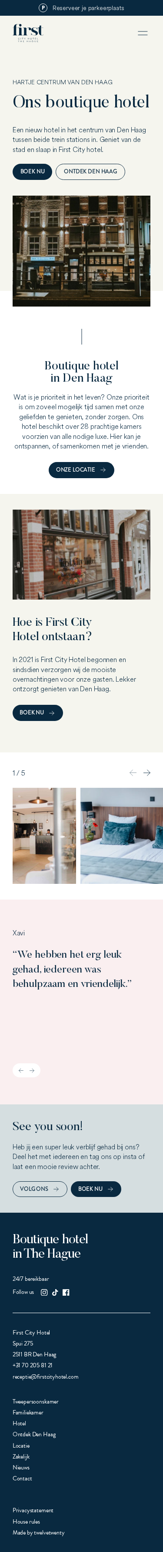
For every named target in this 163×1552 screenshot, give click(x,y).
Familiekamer (28, 1412)
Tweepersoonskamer (36, 1401)
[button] (146, 773)
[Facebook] (66, 1292)
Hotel (19, 1423)
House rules (26, 1521)
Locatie (21, 1445)
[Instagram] (44, 1292)
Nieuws (21, 1467)
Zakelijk (21, 1456)
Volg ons (34, 1189)
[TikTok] (55, 1292)
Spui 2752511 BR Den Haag (34, 1349)
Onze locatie (75, 470)
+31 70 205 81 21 (33, 1365)
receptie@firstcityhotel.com (46, 1376)
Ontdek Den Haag (90, 171)
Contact (22, 1478)
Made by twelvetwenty (39, 1532)
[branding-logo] (28, 33)
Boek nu (32, 171)
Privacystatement (33, 1510)
